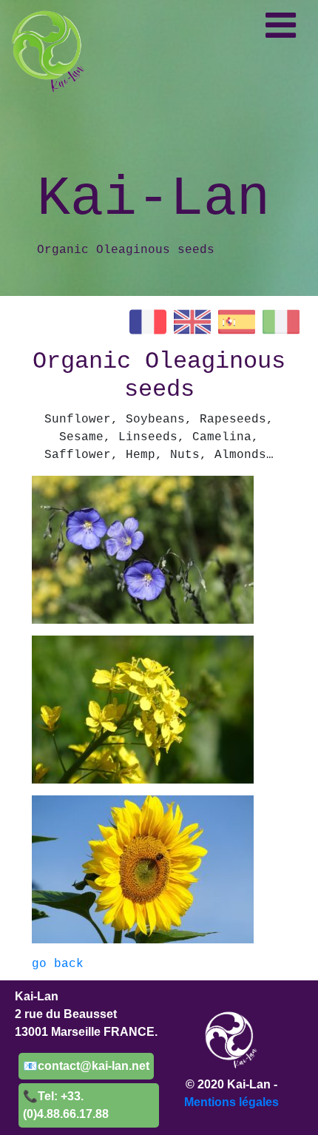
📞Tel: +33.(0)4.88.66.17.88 (66, 1105)
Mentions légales (231, 1102)
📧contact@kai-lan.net (86, 1066)
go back (58, 964)
